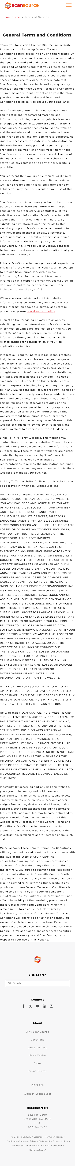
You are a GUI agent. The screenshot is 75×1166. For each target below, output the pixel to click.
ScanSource (11, 17)
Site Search (38, 974)
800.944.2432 (37, 1127)
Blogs (37, 1063)
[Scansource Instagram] (51, 1006)
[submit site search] (66, 983)
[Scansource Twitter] (30, 1006)
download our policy (41, 311)
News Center (37, 1055)
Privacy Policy (60, 1141)
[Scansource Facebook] (23, 1006)
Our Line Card (37, 1047)
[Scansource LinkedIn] (44, 1006)
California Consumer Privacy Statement (28, 1141)
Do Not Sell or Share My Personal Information (37, 1145)
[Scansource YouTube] (37, 1006)
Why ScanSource (37, 1031)
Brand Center (37, 1071)
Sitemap (38, 1137)
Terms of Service (36, 17)
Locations (37, 1039)
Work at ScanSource (38, 1093)
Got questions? (37, 1150)
